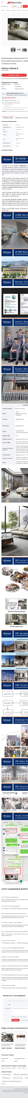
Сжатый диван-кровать (20, 1058)
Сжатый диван (4, 1058)
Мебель (8, 10)
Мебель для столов (17, 1078)
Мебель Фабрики (7, 1074)
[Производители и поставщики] (14, 2)
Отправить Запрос (14, 75)
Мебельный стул (6, 1078)
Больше (3, 1084)
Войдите (4, 111)
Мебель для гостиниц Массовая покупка (12, 1081)
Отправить (15, 1020)
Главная (3, 10)
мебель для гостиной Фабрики (21, 1074)
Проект (3, 1061)
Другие (16, 1061)
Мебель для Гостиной (15, 10)
